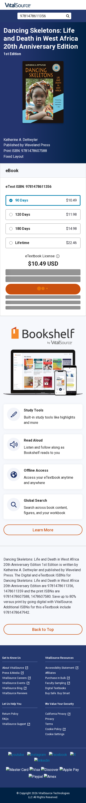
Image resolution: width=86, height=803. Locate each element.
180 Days (46, 229)
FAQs (5, 718)
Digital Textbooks (55, 688)
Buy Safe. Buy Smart (57, 693)
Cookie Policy (53, 729)
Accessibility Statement (60, 667)
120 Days (46, 214)
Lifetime (46, 243)
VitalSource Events (14, 683)
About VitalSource (13, 667)
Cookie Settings (54, 734)
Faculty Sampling (56, 683)
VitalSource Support (14, 724)
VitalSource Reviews (14, 693)
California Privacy (56, 713)
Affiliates (50, 672)
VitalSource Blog (12, 688)
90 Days (46, 200)
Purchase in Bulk (55, 678)
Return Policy (10, 713)
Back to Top (43, 629)
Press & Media (11, 672)
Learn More (43, 530)
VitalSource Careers (14, 678)
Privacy (49, 718)
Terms (49, 724)
